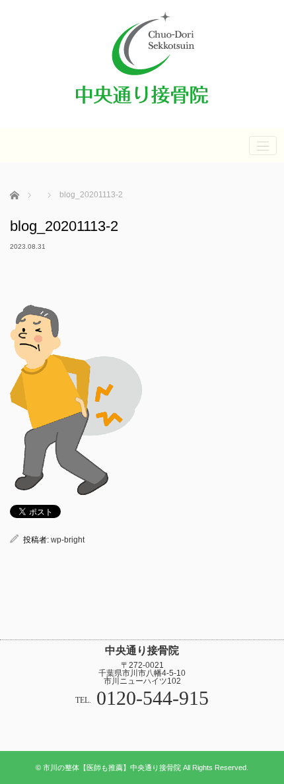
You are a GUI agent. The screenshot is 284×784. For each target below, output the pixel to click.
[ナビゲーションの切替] (263, 145)
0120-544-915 (152, 698)
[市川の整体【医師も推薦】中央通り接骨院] (142, 109)
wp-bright (68, 539)
